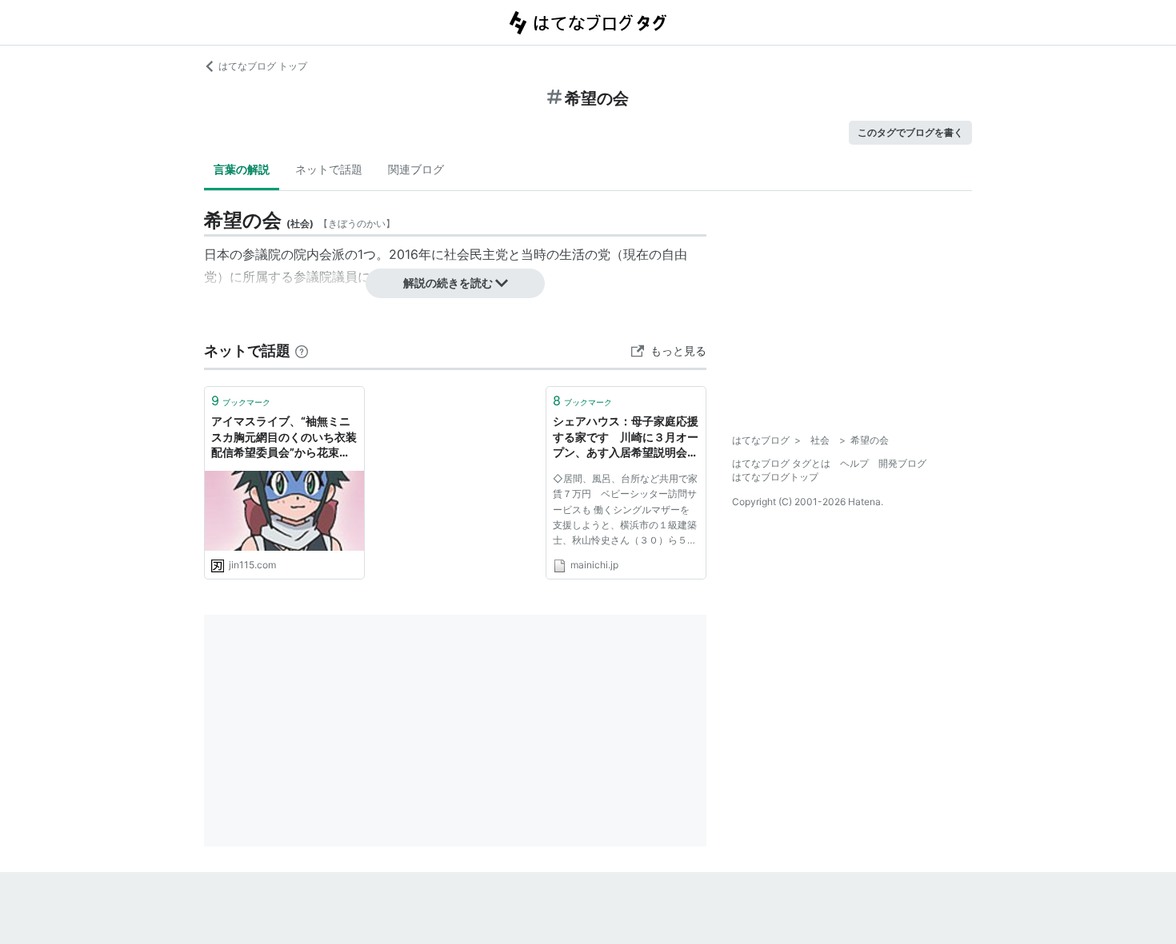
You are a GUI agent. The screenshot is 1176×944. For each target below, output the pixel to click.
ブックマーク (240, 400)
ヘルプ (854, 463)
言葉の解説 (242, 169)
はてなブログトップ (775, 477)
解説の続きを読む (448, 282)
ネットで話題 (328, 169)
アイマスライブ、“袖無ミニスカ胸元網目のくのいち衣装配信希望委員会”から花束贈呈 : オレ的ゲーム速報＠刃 (284, 437)
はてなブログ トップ (262, 66)
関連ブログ (416, 169)
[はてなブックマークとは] (301, 350)
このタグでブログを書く (910, 132)
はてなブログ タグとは (781, 463)
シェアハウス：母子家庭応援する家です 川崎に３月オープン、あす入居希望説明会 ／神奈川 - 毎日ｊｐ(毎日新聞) (625, 437)
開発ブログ (902, 463)
